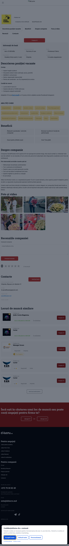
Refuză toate (22, 537)
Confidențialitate (8, 541)
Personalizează (36, 537)
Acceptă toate (9, 537)
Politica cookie (16, 541)
